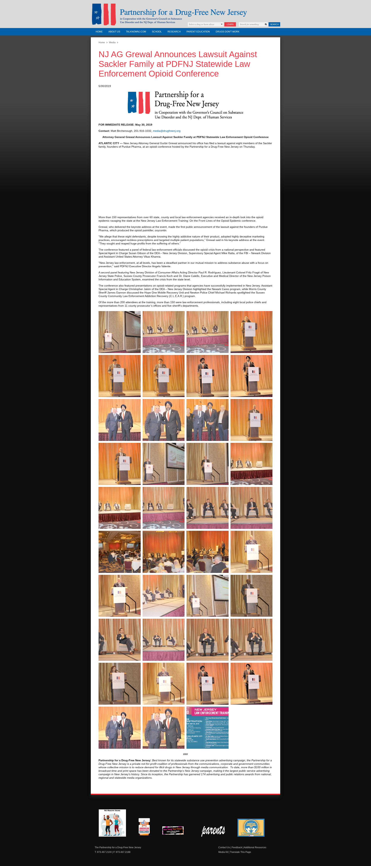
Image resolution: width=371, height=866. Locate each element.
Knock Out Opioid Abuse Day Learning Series (251, 828)
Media (112, 42)
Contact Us (224, 847)
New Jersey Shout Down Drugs (175, 831)
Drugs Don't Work (227, 31)
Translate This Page (240, 852)
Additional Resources (255, 847)
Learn (230, 24)
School (157, 31)
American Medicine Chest (144, 827)
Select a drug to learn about (201, 24)
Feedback (237, 847)
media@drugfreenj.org (166, 130)
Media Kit (223, 852)
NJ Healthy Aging (112, 823)
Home (99, 31)
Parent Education (198, 31)
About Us (114, 31)
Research (174, 31)
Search (274, 24)
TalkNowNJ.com (136, 31)
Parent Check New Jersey (213, 831)
